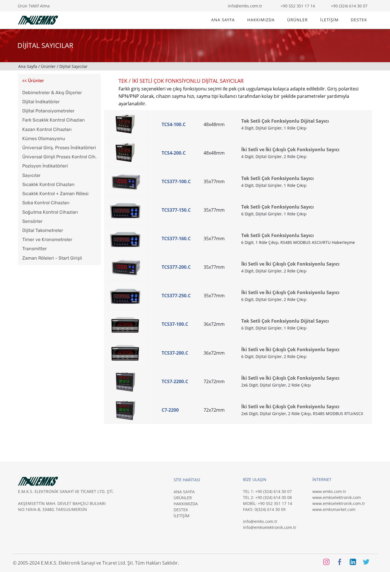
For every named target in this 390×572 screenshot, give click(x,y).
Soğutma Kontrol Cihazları (50, 212)
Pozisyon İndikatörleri (45, 166)
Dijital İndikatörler (41, 101)
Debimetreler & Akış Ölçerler (52, 92)
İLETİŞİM (182, 515)
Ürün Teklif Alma (34, 6)
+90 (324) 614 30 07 (349, 6)
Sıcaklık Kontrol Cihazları (48, 184)
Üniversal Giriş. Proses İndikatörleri (59, 147)
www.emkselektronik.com (336, 497)
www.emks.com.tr (329, 491)
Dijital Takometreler (42, 230)
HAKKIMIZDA (186, 503)
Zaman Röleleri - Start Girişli (52, 258)
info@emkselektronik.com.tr (269, 527)
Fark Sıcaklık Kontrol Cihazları (53, 120)
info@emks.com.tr (260, 521)
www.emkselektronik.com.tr (338, 503)
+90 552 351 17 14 (298, 6)
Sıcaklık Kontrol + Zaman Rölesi (55, 193)
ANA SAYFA (184, 491)
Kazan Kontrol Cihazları (47, 129)
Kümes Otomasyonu (43, 138)
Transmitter (34, 248)
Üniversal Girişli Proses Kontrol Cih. (59, 156)
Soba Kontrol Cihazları (45, 202)
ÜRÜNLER (183, 497)
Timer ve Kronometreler (47, 239)
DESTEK (181, 509)
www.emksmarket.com (333, 509)
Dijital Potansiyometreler (48, 111)
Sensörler (32, 221)
